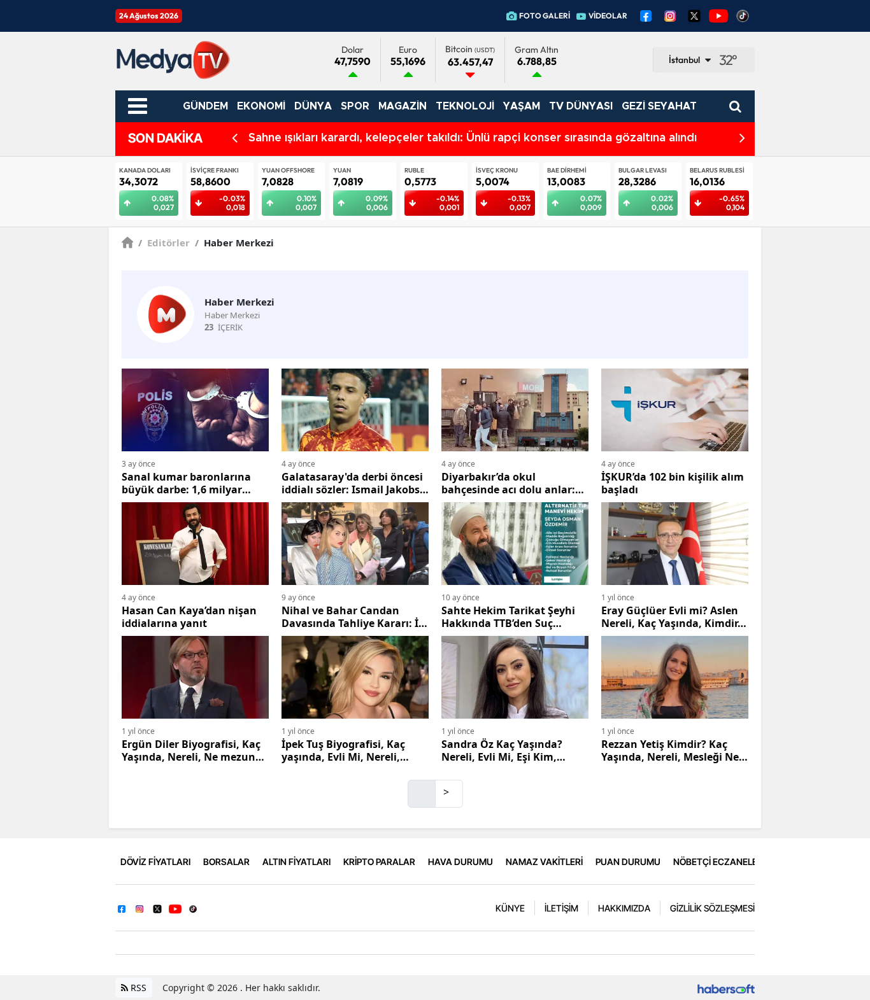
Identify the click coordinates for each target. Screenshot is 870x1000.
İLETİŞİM (561, 908)
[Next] (742, 138)
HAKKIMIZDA (624, 908)
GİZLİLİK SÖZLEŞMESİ (712, 908)
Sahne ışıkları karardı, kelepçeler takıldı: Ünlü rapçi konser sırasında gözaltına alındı (472, 138)
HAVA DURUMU (460, 861)
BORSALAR (226, 861)
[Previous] (235, 138)
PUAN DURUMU (627, 861)
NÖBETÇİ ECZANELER (718, 861)
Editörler (164, 242)
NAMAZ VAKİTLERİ (544, 861)
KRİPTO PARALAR (379, 861)
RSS (137, 988)
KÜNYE (510, 908)
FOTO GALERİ (544, 15)
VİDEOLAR (607, 15)
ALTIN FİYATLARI (296, 861)
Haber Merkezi (234, 242)
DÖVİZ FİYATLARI (155, 861)
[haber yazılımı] (726, 987)
